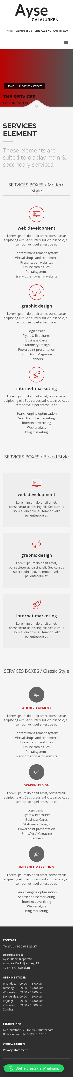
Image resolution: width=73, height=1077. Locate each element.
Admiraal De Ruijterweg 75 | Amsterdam (42, 30)
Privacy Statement (15, 1050)
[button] (34, 1068)
